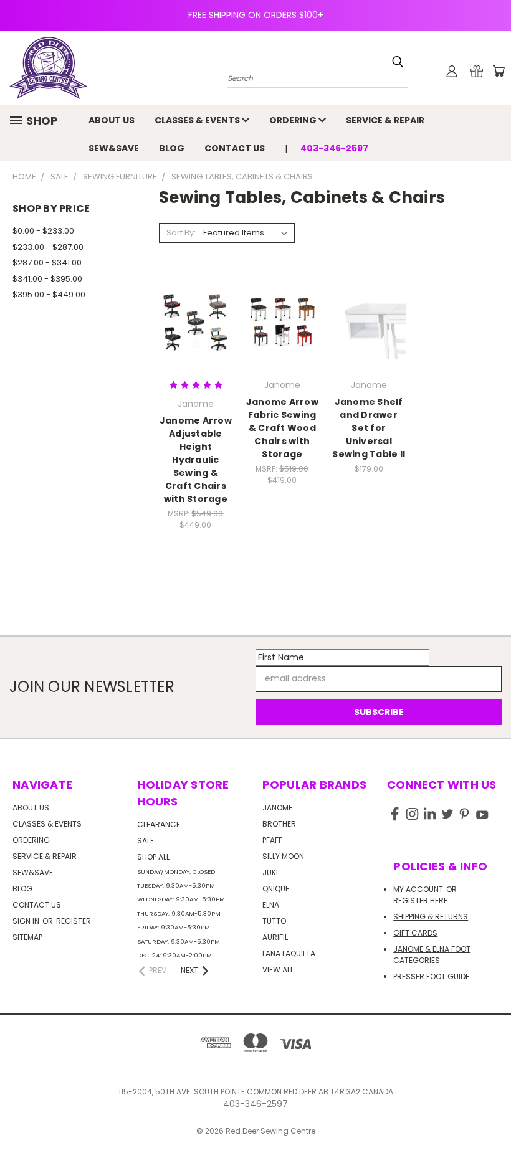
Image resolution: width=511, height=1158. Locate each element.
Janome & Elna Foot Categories (431, 955)
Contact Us (234, 148)
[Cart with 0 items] (498, 71)
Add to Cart (368, 343)
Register (73, 921)
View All (278, 969)
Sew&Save (113, 148)
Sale (145, 840)
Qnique (275, 888)
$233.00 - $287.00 (48, 247)
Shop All (153, 857)
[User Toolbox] (452, 71)
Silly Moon (283, 856)
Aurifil (275, 937)
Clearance (158, 824)
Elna (270, 904)
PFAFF (272, 840)
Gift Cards (415, 933)
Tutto (274, 921)
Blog (171, 148)
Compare (191, 320)
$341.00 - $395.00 (47, 279)
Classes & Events (198, 120)
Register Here (420, 900)
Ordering (293, 120)
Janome (277, 807)
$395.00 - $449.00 (48, 294)
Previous (492, 1119)
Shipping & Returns (430, 916)
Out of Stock (195, 343)
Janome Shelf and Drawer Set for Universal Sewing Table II (368, 428)
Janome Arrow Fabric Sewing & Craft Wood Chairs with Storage (282, 428)
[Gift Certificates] (476, 71)
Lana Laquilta (288, 953)
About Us (111, 120)
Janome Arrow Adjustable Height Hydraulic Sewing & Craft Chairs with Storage (196, 459)
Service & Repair (385, 120)
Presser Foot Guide (431, 976)
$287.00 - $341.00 (47, 262)
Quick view (196, 296)
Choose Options (282, 343)
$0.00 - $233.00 (43, 231)
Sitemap (27, 937)
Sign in (26, 921)
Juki (270, 872)
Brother (279, 824)
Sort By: (181, 233)
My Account (419, 889)
